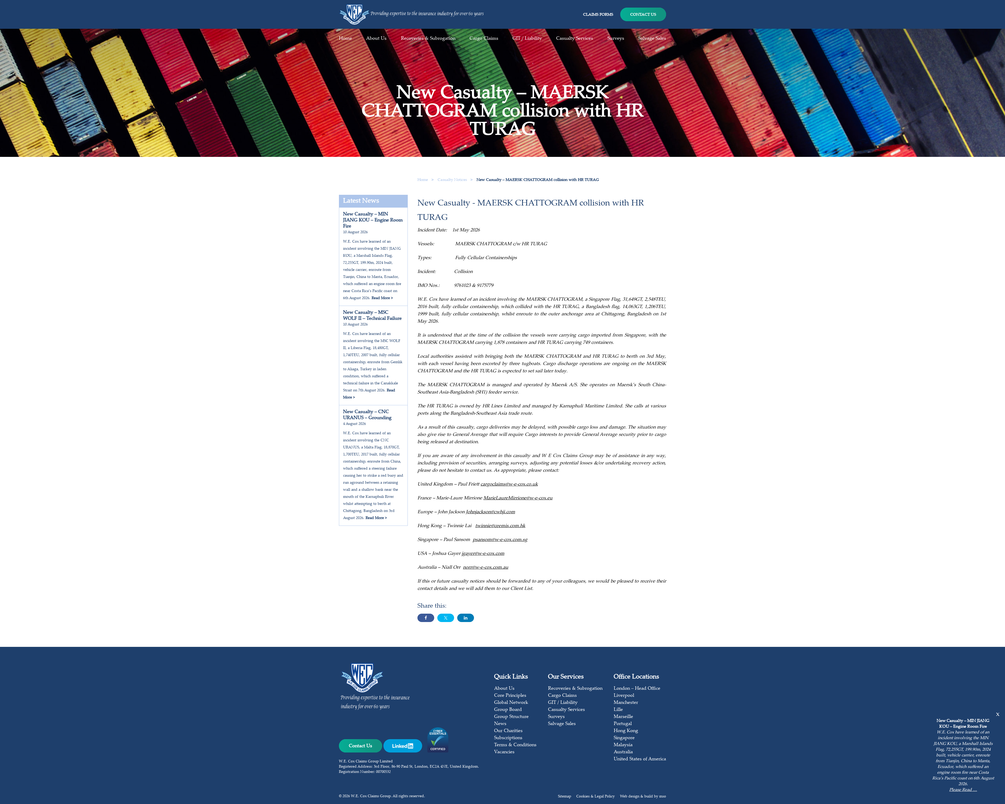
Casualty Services (574, 38)
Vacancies (504, 752)
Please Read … (963, 790)
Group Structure (511, 717)
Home (345, 38)
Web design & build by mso (643, 797)
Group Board (508, 710)
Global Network (511, 702)
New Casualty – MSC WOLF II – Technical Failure (372, 315)
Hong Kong (626, 731)
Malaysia (623, 745)
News (500, 724)
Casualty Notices (453, 180)
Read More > (382, 298)
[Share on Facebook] (425, 618)
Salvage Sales (652, 38)
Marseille (623, 717)
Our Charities (508, 731)
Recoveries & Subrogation (428, 38)
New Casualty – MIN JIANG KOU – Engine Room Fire (373, 220)
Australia (623, 752)
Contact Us (643, 15)
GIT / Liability (527, 38)
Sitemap (564, 797)
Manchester (626, 702)
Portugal (623, 724)
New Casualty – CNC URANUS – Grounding (367, 415)
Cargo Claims (484, 38)
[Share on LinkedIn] (465, 618)
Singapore (624, 738)
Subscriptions (508, 738)
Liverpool (624, 695)
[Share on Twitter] (445, 618)
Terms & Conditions (515, 745)
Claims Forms (598, 15)
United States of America (640, 759)
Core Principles (510, 695)
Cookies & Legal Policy (595, 797)
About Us (376, 38)
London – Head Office (637, 688)
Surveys (615, 38)
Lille (618, 710)
